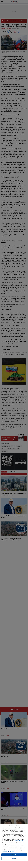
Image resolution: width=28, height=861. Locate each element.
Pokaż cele (14, 858)
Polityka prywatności (19, 840)
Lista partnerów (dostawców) (8, 851)
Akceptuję (14, 854)
